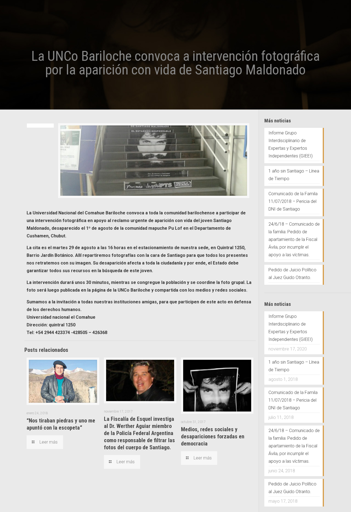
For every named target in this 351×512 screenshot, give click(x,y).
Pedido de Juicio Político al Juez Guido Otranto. (292, 273)
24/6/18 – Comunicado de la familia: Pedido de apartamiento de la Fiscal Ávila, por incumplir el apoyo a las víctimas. (294, 239)
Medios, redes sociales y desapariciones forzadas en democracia (212, 436)
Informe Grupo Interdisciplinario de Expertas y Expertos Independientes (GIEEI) (290, 144)
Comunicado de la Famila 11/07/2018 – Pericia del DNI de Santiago (293, 201)
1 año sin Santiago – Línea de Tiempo (293, 174)
